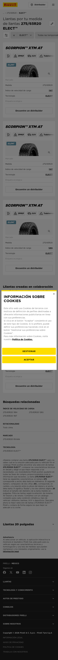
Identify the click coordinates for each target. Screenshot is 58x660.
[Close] (54, 294)
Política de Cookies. (22, 339)
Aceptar (29, 360)
